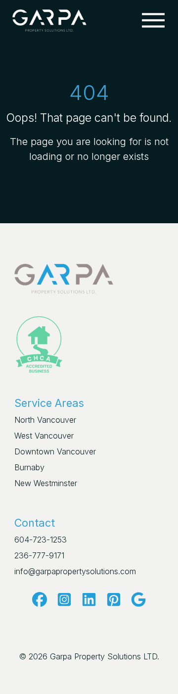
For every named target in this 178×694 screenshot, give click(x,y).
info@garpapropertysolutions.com (75, 571)
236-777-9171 (39, 555)
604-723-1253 (40, 540)
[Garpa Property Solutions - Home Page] (49, 19)
